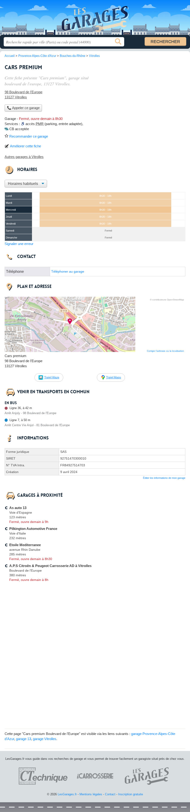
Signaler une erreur (19, 244)
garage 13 (23, 739)
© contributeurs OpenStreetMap (167, 299)
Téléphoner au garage (67, 271)
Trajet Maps (113, 377)
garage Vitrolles (44, 739)
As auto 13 (17, 508)
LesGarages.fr (95, 19)
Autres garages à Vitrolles (24, 157)
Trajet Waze (51, 377)
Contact (110, 794)
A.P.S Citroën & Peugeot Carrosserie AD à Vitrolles (50, 566)
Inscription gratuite (130, 794)
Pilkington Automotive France (33, 529)
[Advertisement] (146, 94)
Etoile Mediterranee (25, 545)
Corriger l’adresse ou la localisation (165, 351)
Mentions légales (90, 794)
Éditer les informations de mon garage (164, 478)
